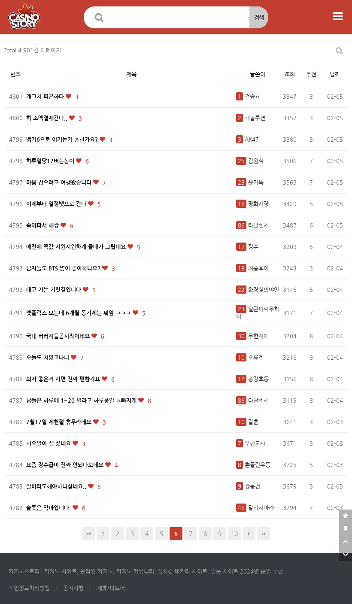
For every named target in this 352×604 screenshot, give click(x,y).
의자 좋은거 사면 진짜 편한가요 (64, 379)
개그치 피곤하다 (46, 96)
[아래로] (345, 554)
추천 (311, 74)
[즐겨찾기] (345, 516)
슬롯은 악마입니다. (49, 507)
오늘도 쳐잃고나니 (48, 357)
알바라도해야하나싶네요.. (57, 486)
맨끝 (263, 533)
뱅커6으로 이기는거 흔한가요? (63, 139)
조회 (290, 74)
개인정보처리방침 (29, 588)
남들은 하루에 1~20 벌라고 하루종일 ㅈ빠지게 (82, 400)
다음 (249, 533)
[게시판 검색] (339, 50)
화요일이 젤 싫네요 (49, 443)
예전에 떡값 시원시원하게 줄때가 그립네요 (76, 246)
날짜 (335, 74)
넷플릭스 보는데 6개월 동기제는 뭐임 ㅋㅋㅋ (79, 313)
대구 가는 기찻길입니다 (54, 289)
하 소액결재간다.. (47, 118)
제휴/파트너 (111, 588)
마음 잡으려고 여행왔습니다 (59, 182)
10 (234, 533)
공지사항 (73, 588)
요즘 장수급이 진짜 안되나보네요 (65, 464)
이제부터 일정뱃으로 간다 (57, 203)
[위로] (345, 541)
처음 (88, 533)
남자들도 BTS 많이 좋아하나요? (64, 268)
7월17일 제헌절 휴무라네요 (59, 422)
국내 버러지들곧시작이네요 (58, 336)
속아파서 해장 (43, 225)
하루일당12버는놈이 (51, 161)
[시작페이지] (345, 528)
